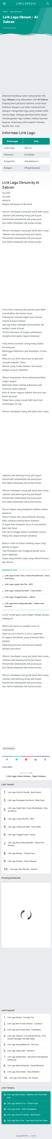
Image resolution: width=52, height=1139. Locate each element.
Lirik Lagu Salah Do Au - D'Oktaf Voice (22, 1103)
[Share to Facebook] (7, 759)
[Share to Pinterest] (26, 759)
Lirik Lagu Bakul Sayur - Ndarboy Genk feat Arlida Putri (27, 1096)
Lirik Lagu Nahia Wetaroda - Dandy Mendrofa (25, 1065)
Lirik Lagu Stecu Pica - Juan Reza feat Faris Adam (27, 1120)
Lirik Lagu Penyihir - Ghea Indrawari (22, 861)
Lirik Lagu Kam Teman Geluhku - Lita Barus (24, 1024)
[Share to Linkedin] (35, 759)
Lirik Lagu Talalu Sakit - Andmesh (21, 1051)
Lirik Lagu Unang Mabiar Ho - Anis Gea (23, 1044)
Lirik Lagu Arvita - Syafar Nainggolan (22, 1109)
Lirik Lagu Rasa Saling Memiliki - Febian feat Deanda (24, 605)
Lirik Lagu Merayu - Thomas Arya (21, 853)
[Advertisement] (26, 66)
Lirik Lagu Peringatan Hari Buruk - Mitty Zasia (26, 800)
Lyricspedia (26, 4)
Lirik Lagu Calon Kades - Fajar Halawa (26, 776)
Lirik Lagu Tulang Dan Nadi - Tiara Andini (23, 590)
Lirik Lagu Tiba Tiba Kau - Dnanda (23, 869)
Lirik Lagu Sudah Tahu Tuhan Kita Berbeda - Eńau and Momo (27, 577)
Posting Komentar (9, 28)
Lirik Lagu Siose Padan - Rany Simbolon (23, 1072)
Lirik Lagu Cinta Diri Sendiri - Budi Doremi (24, 792)
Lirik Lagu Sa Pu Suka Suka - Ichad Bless (24, 1030)
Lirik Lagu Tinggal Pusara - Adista (20, 597)
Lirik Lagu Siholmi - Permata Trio (20, 1017)
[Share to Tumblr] (45, 759)
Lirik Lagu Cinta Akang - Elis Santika (23, 1078)
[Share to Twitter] (16, 759)
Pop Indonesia (9, 748)
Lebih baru (7, 767)
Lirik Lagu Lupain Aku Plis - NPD (19, 584)
